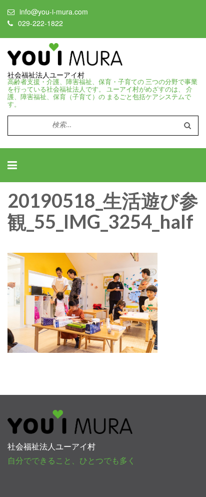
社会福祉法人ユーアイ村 (46, 75)
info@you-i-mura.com (54, 12)
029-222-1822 (40, 23)
